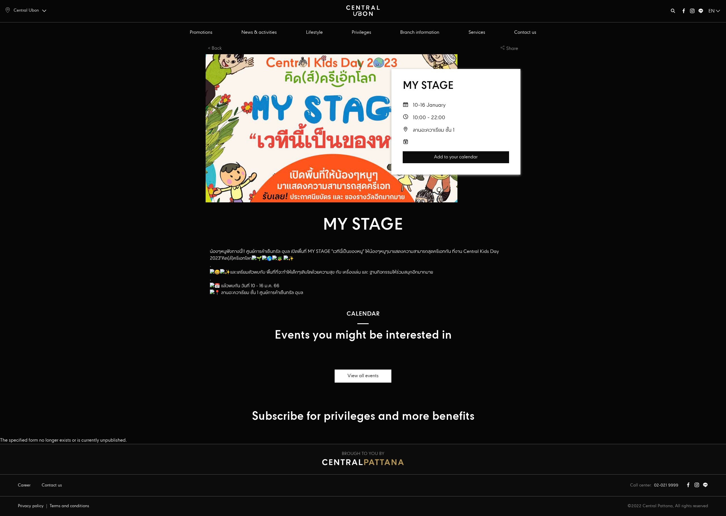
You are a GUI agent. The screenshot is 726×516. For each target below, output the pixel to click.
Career (24, 485)
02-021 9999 (666, 485)
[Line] (701, 12)
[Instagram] (692, 12)
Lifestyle (314, 32)
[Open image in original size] (363, 10)
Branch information (419, 32)
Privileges (361, 32)
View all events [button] (363, 375)
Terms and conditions (69, 506)
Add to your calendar (456, 157)
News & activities (259, 32)
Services (476, 32)
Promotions (201, 32)
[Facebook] (684, 12)
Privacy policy (31, 506)
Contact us (525, 32)
